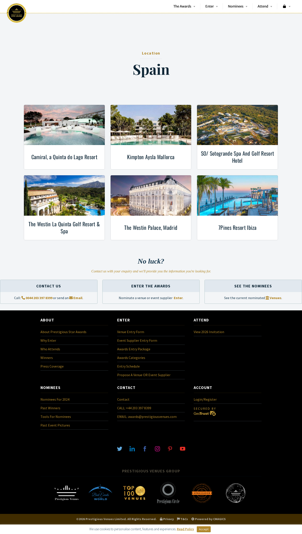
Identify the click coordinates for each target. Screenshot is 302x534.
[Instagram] (157, 448)
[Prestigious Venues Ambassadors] (202, 504)
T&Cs (184, 519)
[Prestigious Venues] (66, 504)
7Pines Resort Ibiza (237, 227)
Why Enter (48, 340)
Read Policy (185, 529)
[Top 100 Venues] (134, 504)
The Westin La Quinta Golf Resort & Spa (64, 227)
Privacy (168, 519)
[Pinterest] (170, 448)
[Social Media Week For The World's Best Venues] (236, 504)
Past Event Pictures (55, 425)
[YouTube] (182, 448)
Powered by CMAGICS (210, 519)
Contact (123, 399)
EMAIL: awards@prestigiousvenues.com (147, 416)
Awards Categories (131, 357)
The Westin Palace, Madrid (150, 227)
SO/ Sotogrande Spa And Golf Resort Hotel (237, 156)
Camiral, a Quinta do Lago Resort (64, 157)
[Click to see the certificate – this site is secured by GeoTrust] (205, 417)
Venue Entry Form (130, 332)
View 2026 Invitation (209, 332)
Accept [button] (203, 529)
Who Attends (50, 349)
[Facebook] (144, 448)
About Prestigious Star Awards (63, 332)
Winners (46, 357)
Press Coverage (52, 366)
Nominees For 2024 (54, 399)
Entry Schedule (128, 366)
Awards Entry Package (133, 349)
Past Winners (50, 408)
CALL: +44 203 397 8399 (134, 408)
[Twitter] (119, 448)
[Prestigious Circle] (168, 504)
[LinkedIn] (132, 448)
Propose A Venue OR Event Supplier (143, 375)
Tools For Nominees (55, 416)
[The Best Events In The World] (100, 504)
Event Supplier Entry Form (137, 340)
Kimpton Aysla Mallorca (150, 157)
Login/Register (205, 399)
